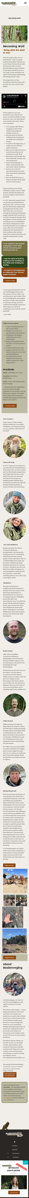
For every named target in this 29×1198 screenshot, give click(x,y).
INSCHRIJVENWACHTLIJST (9, 1075)
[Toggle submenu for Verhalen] (8, 1157)
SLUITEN (25, 1162)
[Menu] (25, 3)
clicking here (8, 1098)
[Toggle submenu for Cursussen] (8, 1153)
